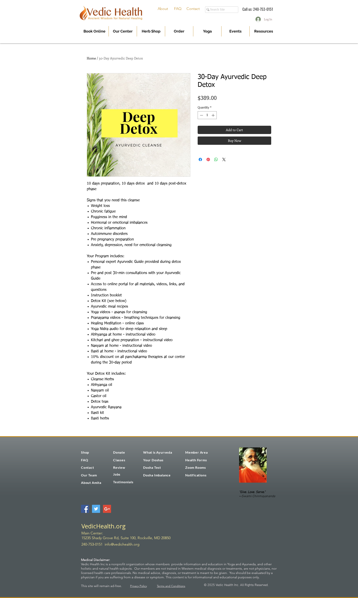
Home (91, 58)
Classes (119, 460)
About (163, 8)
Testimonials (123, 482)
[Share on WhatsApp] (216, 159)
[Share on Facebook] (200, 159)
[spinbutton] (207, 115)
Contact (193, 8)
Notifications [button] (195, 475)
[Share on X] (223, 159)
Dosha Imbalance (157, 475)
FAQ (177, 8)
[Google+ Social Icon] (107, 509)
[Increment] (213, 115)
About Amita (91, 482)
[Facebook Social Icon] (85, 509)
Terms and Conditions (171, 586)
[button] (179, 31)
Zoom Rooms (195, 467)
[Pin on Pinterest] (208, 159)
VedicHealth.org (103, 526)
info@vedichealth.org (122, 544)
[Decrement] (201, 115)
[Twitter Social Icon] (96, 509)
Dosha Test (152, 467)
